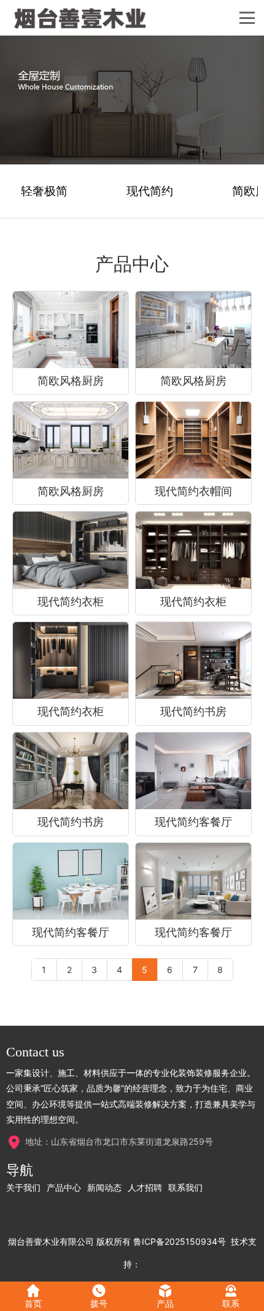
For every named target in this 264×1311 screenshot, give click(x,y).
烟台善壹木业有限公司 (51, 1241)
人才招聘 (145, 1187)
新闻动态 (104, 1187)
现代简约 (149, 191)
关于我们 (23, 1187)
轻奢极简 (44, 191)
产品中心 (64, 1187)
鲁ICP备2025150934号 (179, 1241)
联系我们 (185, 1187)
